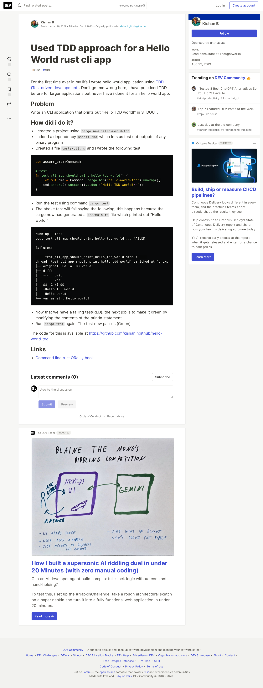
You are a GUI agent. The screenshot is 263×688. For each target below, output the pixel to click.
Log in (220, 5)
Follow (224, 33)
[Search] (20, 5)
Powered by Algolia (130, 5)
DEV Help (123, 655)
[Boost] (9, 105)
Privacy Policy (134, 666)
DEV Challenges (47, 655)
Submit (47, 404)
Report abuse (115, 416)
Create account (244, 5)
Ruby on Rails (123, 676)
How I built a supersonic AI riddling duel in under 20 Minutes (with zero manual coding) (99, 567)
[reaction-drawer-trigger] (9, 61)
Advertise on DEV (143, 655)
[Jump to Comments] (9, 76)
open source (107, 672)
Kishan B (47, 22)
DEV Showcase (200, 655)
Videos (77, 655)
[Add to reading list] (9, 91)
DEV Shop (144, 660)
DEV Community (230, 77)
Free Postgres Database (118, 660)
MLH (157, 660)
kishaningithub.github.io (133, 26)
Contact (230, 655)
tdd (46, 70)
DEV (146, 672)
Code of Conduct (90, 416)
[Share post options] (9, 118)
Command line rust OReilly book (64, 358)
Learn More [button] (203, 257)
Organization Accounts (172, 655)
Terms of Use (155, 666)
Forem (86, 672)
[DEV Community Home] (8, 5)
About (217, 655)
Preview (67, 404)
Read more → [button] (44, 616)
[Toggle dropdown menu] (180, 433)
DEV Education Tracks (99, 655)
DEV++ (65, 655)
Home (29, 655)
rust (36, 70)
